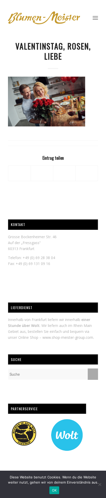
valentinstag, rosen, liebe (53, 51)
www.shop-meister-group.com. (68, 337)
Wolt (35, 325)
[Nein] (99, 484)
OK (54, 490)
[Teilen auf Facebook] (19, 173)
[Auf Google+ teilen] (64, 173)
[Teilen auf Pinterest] (87, 173)
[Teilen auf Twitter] (42, 173)
